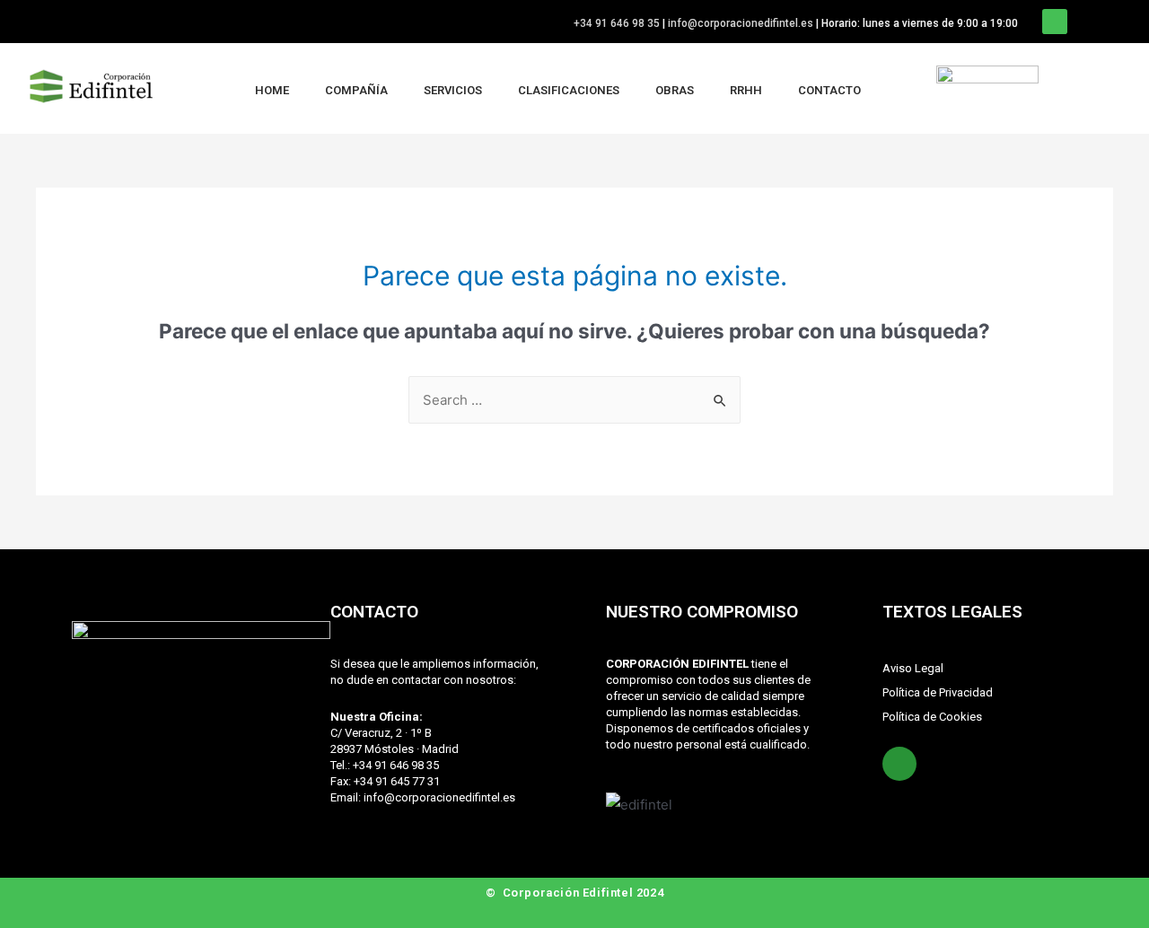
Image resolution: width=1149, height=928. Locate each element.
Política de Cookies (932, 716)
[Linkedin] (1054, 21)
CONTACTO (829, 90)
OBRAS (674, 90)
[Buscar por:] (574, 399)
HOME (272, 90)
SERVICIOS (453, 90)
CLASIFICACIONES (568, 90)
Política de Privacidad (937, 692)
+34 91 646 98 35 (617, 23)
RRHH (746, 90)
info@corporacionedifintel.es (740, 23)
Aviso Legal (912, 668)
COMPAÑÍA (356, 90)
